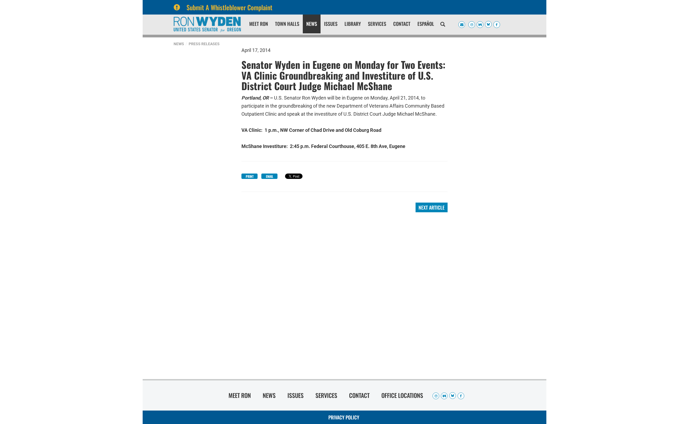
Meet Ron (258, 23)
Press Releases (204, 44)
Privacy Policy (343, 417)
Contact (401, 23)
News (311, 23)
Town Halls (287, 23)
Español (425, 23)
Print (250, 176)
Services (377, 23)
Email (269, 176)
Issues (331, 23)
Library (352, 23)
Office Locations (402, 395)
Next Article (432, 207)
